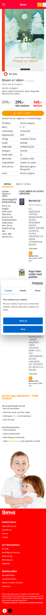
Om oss (5, 534)
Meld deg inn (7, 560)
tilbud (15, 416)
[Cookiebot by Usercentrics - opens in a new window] (32, 283)
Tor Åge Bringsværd (36, 216)
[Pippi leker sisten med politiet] (22, 275)
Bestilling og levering (11, 552)
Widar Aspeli (36, 336)
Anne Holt (35, 350)
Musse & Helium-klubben (12, 583)
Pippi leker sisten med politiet (35, 274)
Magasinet (6, 564)
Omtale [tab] (7, 184)
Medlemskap (7, 556)
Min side (5, 549)
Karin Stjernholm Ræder (35, 242)
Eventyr (23, 151)
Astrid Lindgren (15, 84)
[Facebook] (5, 612)
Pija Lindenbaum (36, 355)
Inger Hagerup (34, 341)
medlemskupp (14, 441)
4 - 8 (22, 127)
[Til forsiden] (23, 5)
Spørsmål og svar (9, 526)
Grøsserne (6, 586)
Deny (23, 329)
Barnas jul (34, 200)
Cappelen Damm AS (10, 602)
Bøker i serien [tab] (23, 184)
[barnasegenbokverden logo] (8, 513)
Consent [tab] (8, 290)
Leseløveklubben (9, 579)
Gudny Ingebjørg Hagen (34, 223)
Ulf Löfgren (36, 364)
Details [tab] (23, 290)
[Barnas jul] (22, 205)
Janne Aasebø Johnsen (36, 229)
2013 (22, 135)
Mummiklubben (8, 575)
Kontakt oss (7, 530)
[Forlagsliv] (10, 612)
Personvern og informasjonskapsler (30, 602)
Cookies (5, 537)
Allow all (23, 321)
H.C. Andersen (34, 210)
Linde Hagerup (34, 346)
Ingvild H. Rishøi (36, 368)
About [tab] (38, 290)
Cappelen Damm (28, 139)
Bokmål (23, 143)
